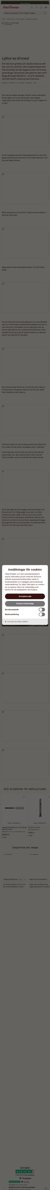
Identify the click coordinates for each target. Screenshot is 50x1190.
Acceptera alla (25, 596)
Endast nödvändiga (25, 603)
